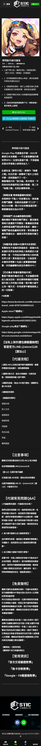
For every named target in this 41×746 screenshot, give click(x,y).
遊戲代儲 (11, 64)
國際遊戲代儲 (21, 64)
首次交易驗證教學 (20, 662)
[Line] (24, 722)
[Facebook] (17, 722)
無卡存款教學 (20, 669)
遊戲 (17, 66)
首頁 (3, 64)
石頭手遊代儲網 (16, 472)
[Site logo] (21, 4)
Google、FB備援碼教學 (20, 675)
